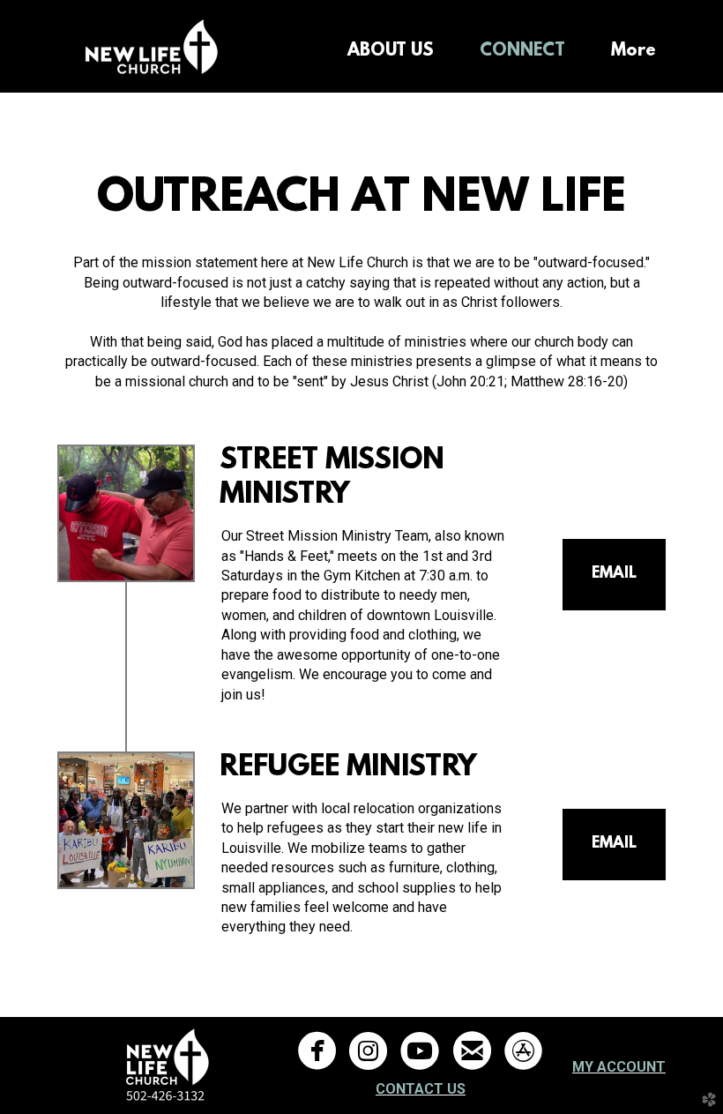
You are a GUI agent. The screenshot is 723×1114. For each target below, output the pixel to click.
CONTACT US (421, 1088)
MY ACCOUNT (619, 1066)
